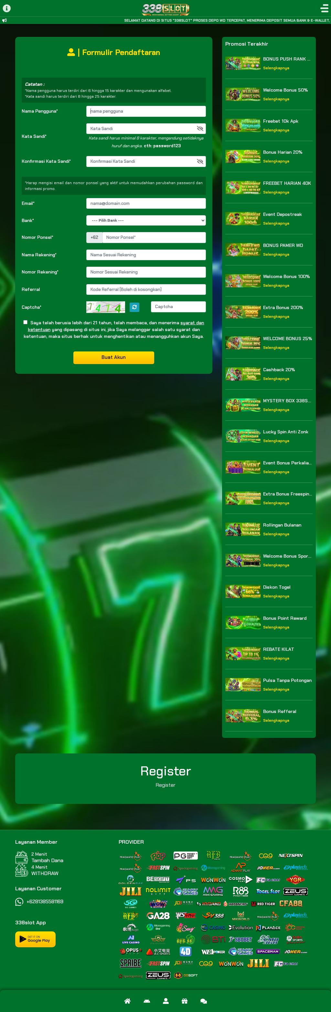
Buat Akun (113, 357)
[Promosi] (184, 1001)
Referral (31, 289)
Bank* (28, 220)
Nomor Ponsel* (37, 237)
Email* (28, 203)
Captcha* (31, 307)
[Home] (127, 1001)
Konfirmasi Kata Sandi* (46, 161)
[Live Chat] (204, 1001)
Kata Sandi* (34, 136)
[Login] (166, 1001)
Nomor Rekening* (40, 272)
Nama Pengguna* (40, 111)
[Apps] (147, 1001)
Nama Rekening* (39, 255)
